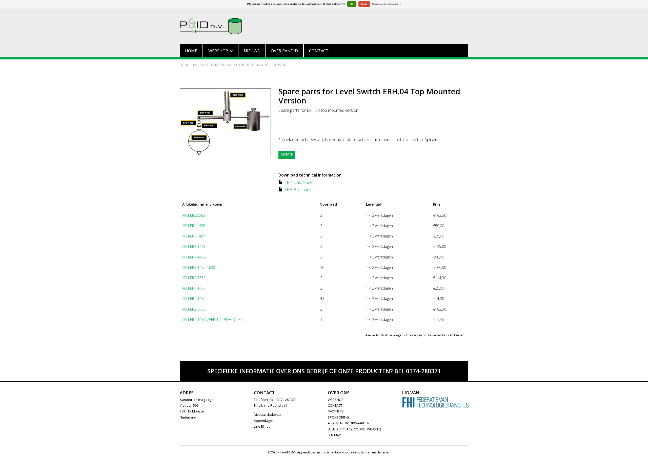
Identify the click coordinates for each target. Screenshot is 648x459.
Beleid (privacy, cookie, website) (354, 429)
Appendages (264, 420)
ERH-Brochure (298, 189)
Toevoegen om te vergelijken (427, 335)
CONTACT (335, 405)
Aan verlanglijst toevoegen (384, 335)
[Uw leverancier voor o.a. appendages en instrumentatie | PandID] (324, 26)
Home (191, 51)
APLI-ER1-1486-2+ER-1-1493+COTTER (212, 319)
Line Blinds (262, 426)
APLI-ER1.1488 (193, 225)
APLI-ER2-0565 (194, 309)
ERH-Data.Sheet (299, 182)
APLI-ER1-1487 (194, 288)
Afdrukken (457, 335)
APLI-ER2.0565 (193, 215)
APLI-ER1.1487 (193, 236)
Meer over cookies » (386, 4)
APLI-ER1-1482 (194, 298)
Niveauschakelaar (268, 414)
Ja (352, 4)
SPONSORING (338, 417)
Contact (319, 51)
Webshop (218, 51)
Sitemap (334, 435)
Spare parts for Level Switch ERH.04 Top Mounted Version (238, 65)
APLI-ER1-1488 (194, 257)
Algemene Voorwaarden (349, 423)
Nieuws (252, 51)
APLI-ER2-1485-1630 (198, 267)
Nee (364, 4)
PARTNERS (336, 411)
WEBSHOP (335, 399)
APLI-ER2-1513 (194, 277)
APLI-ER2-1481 (194, 246)
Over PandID (284, 51)
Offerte (286, 154)
